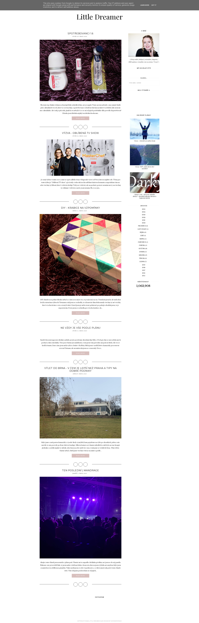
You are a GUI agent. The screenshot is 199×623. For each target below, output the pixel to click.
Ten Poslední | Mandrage (80, 470)
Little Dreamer (99, 16)
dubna (142, 252)
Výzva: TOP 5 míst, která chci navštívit (144, 168)
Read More (80, 118)
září (142, 235)
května (142, 248)
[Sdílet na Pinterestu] (85, 127)
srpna (142, 239)
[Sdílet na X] (80, 127)
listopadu (142, 229)
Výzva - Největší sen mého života (144, 141)
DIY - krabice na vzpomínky (80, 207)
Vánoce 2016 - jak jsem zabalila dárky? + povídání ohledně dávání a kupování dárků (144, 196)
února (142, 258)
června (142, 245)
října (142, 232)
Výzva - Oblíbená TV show (80, 133)
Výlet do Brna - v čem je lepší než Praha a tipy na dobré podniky (80, 369)
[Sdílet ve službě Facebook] (75, 127)
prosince (142, 226)
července (142, 242)
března (142, 255)
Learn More (144, 5)
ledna (142, 261)
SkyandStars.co (116, 621)
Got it (153, 5)
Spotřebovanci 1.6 (80, 33)
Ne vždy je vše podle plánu (81, 327)
